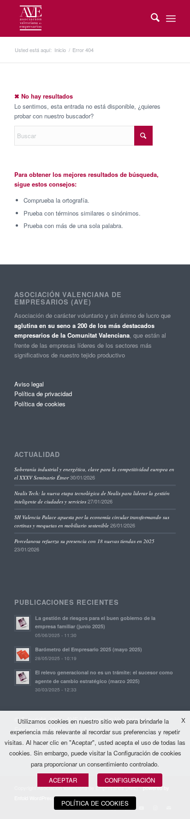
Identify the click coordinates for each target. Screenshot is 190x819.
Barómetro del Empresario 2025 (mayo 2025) (88, 649)
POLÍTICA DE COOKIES (95, 803)
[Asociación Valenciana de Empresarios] (78, 18)
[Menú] (171, 18)
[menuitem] (151, 18)
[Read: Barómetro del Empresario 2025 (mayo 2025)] (22, 654)
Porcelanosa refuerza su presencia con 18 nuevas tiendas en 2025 (84, 541)
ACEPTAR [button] (63, 780)
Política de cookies (39, 403)
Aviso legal (29, 384)
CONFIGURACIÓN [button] (130, 780)
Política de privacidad (43, 393)
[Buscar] (151, 18)
